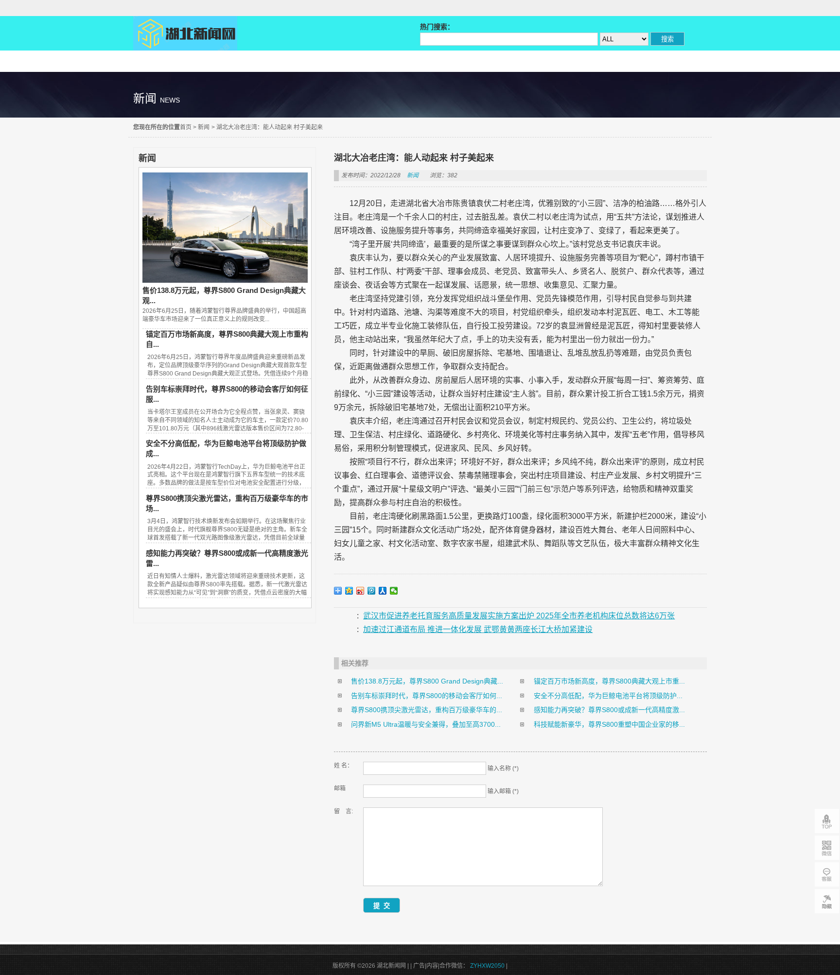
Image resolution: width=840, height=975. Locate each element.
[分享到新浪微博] (360, 591)
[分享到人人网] (383, 591)
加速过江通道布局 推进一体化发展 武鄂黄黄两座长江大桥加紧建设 (478, 629)
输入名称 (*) (503, 768)
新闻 (204, 127)
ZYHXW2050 (488, 965)
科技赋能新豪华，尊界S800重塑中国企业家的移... (609, 724)
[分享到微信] (394, 591)
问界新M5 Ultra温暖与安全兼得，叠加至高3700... (426, 724)
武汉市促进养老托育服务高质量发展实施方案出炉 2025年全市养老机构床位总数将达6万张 (519, 616)
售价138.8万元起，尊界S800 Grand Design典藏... (427, 681)
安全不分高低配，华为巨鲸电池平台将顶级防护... (608, 696)
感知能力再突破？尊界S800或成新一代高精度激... (609, 710)
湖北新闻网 (185, 33)
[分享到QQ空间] (349, 591)
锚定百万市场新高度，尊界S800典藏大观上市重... (609, 681)
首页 (186, 127)
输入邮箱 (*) (503, 791)
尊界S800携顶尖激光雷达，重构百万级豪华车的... (426, 710)
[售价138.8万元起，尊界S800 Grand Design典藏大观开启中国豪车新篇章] (225, 280)
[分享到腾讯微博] (372, 591)
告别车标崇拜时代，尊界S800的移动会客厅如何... (426, 696)
